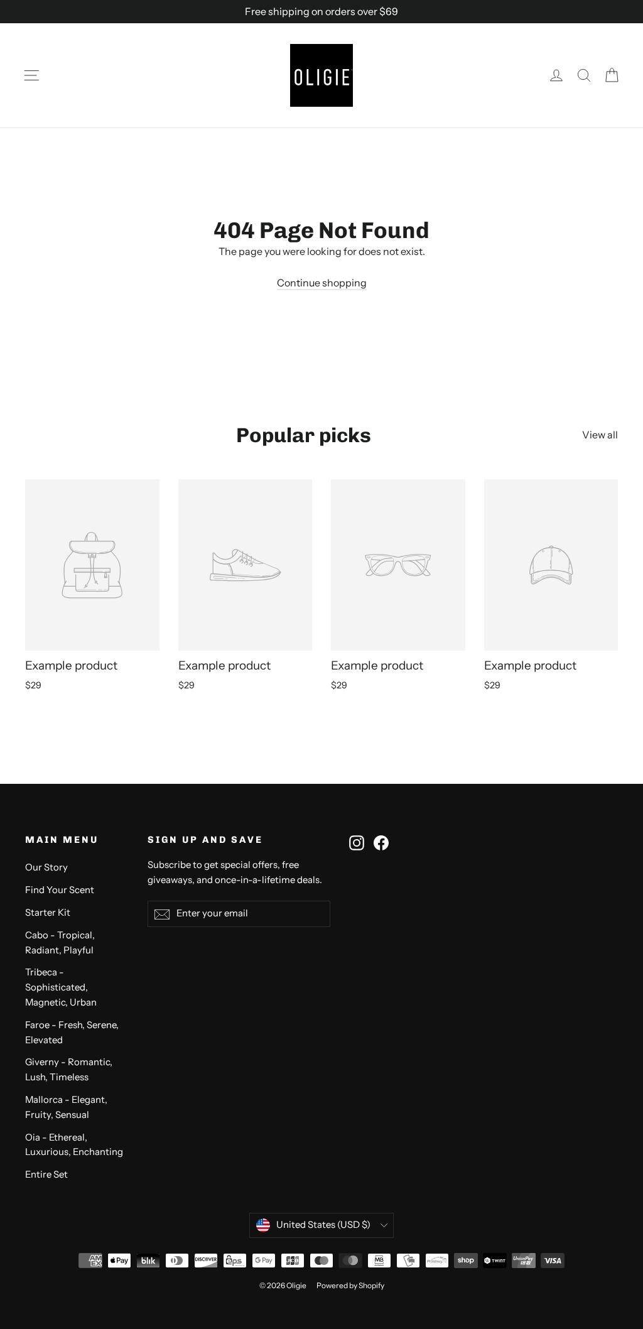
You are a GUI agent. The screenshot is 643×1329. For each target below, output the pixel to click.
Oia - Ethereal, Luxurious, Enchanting (74, 1145)
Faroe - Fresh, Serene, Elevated (72, 1032)
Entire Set (46, 1174)
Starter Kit (47, 912)
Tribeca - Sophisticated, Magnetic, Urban (61, 987)
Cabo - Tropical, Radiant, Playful (60, 943)
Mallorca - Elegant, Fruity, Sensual (66, 1107)
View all (600, 434)
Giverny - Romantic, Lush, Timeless (68, 1069)
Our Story (46, 867)
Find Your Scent (59, 890)
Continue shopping (322, 282)
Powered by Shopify (350, 1285)
